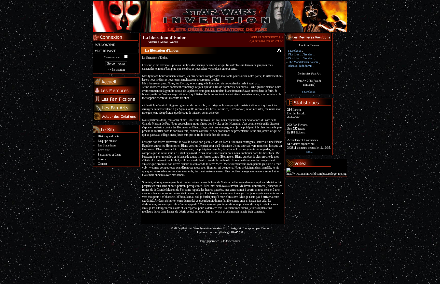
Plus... (309, 151)
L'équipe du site (107, 141)
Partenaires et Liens (109, 154)
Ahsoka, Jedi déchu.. (300, 66)
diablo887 (293, 117)
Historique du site (108, 136)
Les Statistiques (107, 145)
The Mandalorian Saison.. (303, 62)
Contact (102, 164)
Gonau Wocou (169, 42)
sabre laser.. (295, 50)
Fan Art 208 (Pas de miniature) (309, 82)
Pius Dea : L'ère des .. (301, 54)
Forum (102, 159)
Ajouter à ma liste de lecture (266, 41)
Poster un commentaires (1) (266, 37)
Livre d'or (103, 150)
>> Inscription (116, 69)
